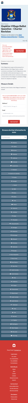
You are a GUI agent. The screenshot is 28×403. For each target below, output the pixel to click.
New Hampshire (14, 254)
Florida (14, 177)
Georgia (14, 181)
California (14, 158)
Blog (14, 371)
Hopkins (21, 37)
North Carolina (14, 270)
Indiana (14, 196)
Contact (14, 375)
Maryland (14, 219)
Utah (14, 312)
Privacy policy (14, 396)
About (14, 369)
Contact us (17, 350)
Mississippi (14, 235)
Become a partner (14, 390)
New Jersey (14, 258)
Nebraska (14, 246)
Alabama (14, 142)
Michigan (14, 227)
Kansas (14, 204)
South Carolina (14, 297)
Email (3, 110)
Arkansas (14, 154)
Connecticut (14, 165)
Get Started (20, 51)
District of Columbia (14, 173)
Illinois (14, 192)
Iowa (14, 200)
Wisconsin (14, 331)
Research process (14, 377)
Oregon (14, 285)
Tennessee (14, 304)
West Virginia (14, 328)
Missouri (14, 239)
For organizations (14, 358)
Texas (14, 308)
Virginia (14, 320)
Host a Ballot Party (14, 386)
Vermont (14, 316)
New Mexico (14, 262)
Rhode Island (14, 293)
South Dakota (14, 301)
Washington (14, 324)
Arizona (14, 150)
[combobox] (14, 106)
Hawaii (14, 185)
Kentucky (14, 208)
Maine (14, 216)
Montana (14, 243)
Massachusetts (14, 223)
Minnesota (14, 231)
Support (14, 380)
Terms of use (14, 399)
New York (14, 266)
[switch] (25, 41)
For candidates (14, 360)
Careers (14, 373)
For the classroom (14, 388)
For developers (14, 363)
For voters (14, 356)
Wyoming (14, 335)
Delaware (14, 169)
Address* (4, 103)
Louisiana (14, 212)
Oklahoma (14, 281)
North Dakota (14, 273)
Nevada (14, 250)
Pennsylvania (14, 289)
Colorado (14, 162)
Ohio (14, 277)
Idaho (14, 189)
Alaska (14, 146)
